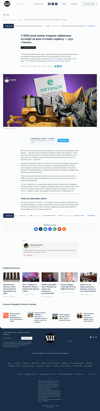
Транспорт (89, 363)
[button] (6, 14)
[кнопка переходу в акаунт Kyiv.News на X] (93, 337)
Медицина (65, 363)
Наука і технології (66, 365)
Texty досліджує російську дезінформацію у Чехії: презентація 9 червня (16, 317)
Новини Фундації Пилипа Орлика (19, 304)
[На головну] (7, 4)
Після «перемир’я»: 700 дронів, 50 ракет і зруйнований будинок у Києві (30, 287)
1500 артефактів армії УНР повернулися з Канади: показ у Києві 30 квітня (89, 317)
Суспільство (39, 365)
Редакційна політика (31, 374)
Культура (48, 365)
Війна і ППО (35, 363)
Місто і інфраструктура (77, 363)
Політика (35, 66)
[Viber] (58, 66)
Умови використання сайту (47, 374)
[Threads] (96, 337)
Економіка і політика (14, 365)
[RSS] (64, 229)
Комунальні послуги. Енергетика (50, 363)
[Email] (59, 229)
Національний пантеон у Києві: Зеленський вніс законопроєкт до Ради (9, 288)
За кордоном (88, 365)
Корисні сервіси (90, 4)
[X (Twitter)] (40, 229)
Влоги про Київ (77, 365)
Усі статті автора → (28, 255)
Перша (64, 4)
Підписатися (63, 140)
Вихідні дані (79, 374)
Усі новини (74, 4)
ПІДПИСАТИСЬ (27, 338)
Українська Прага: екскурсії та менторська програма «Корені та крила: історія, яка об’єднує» (41, 317)
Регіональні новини (28, 365)
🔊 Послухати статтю (29, 47)
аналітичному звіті (54, 61)
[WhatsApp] (55, 66)
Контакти (19, 374)
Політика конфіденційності (65, 374)
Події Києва (26, 363)
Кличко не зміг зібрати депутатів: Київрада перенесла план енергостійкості (88, 287)
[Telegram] (61, 66)
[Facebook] (36, 229)
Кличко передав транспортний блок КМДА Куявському (68, 286)
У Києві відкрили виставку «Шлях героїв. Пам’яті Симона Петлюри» (65, 317)
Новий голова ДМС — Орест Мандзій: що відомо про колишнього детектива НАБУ (50, 288)
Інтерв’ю (55, 365)
